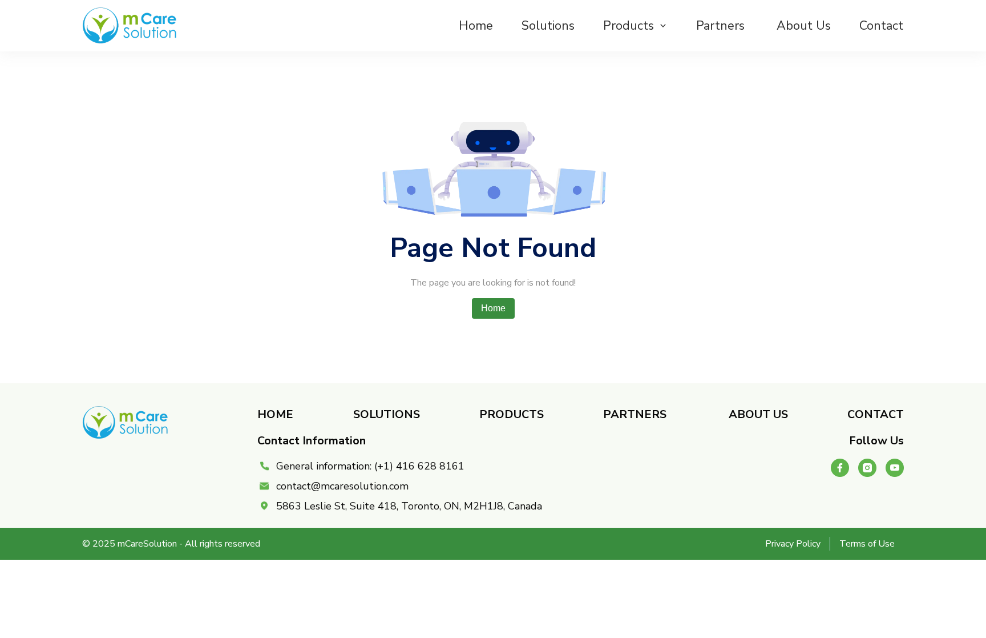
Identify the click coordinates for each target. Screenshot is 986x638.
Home (476, 25)
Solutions (548, 25)
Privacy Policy (793, 543)
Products (628, 25)
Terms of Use (867, 543)
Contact (881, 25)
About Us (804, 25)
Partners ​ (722, 25)
